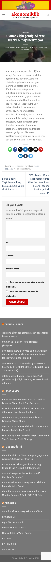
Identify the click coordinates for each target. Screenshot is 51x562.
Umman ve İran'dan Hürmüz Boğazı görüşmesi (20, 344)
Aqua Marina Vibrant (12, 522)
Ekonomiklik (9, 48)
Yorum (9, 218)
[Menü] (4, 15)
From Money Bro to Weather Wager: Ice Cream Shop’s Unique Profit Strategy (25, 437)
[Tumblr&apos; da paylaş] (25, 156)
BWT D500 (7, 538)
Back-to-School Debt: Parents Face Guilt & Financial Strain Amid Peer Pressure (23, 401)
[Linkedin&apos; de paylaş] (20, 156)
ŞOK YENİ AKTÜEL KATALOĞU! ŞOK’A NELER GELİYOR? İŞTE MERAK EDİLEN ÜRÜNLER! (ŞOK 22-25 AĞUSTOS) (25, 367)
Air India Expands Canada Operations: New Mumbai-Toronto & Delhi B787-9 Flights (24, 493)
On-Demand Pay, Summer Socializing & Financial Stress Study (22, 419)
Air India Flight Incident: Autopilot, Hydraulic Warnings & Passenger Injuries (25, 457)
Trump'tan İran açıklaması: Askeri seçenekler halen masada (25, 335)
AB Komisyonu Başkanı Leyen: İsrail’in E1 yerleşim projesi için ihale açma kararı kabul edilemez (25, 380)
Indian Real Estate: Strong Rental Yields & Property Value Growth (23, 484)
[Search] (48, 15)
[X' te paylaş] (20, 149)
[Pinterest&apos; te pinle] (40, 149)
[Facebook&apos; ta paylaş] (15, 149)
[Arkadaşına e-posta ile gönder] (35, 149)
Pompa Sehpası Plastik (14, 527)
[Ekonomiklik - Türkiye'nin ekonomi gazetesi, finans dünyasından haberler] (25, 15)
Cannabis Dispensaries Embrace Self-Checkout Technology (21, 475)
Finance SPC (12, 391)
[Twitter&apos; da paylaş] (25, 149)
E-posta (10, 256)
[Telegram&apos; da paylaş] (30, 156)
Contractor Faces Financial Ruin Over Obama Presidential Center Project (25, 428)
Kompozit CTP (9, 516)
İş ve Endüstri (13, 447)
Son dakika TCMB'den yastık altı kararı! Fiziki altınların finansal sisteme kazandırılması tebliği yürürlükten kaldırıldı (25, 354)
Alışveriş (10, 503)
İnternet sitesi (12, 269)
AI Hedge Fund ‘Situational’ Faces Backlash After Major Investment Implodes (24, 410)
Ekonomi (25, 32)
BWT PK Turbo (9, 544)
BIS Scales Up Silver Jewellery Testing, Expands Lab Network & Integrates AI (21, 466)
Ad (7, 243)
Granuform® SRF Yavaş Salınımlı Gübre (22, 511)
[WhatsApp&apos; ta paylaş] (10, 149)
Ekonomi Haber (14, 324)
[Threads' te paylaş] (30, 149)
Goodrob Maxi (9, 549)
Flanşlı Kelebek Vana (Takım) (16, 533)
